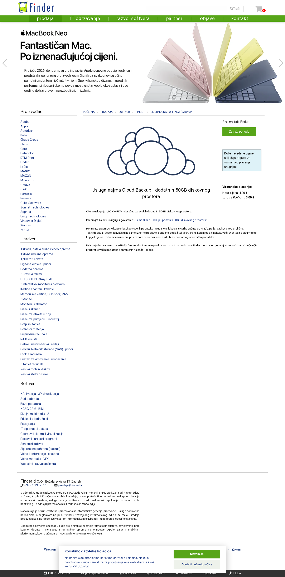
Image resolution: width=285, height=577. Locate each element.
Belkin (24, 135)
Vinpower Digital (31, 221)
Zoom (236, 549)
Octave (25, 185)
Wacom (25, 225)
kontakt (239, 18)
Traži (236, 9)
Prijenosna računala (33, 334)
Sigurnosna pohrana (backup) (40, 449)
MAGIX (25, 171)
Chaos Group (29, 140)
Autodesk (26, 131)
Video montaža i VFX (34, 459)
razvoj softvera (133, 18)
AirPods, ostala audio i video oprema (45, 249)
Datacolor (27, 153)
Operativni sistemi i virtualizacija (41, 434)
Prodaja (107, 111)
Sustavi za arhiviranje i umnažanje (43, 359)
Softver (124, 111)
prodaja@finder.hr (70, 485)
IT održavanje (85, 18)
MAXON (25, 176)
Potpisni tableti (30, 324)
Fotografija (27, 424)
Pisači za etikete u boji (35, 314)
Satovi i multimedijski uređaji (39, 344)
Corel (24, 149)
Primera (25, 198)
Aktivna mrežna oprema (36, 254)
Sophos (25, 212)
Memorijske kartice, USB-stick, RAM (44, 294)
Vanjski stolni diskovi (34, 374)
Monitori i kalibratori (33, 304)
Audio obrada (29, 399)
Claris (24, 144)
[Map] (201, 506)
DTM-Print (27, 158)
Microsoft (27, 180)
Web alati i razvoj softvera (38, 464)
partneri (175, 18)
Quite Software (30, 203)
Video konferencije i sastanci (39, 454)
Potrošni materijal (32, 329)
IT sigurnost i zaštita (34, 429)
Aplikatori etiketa (31, 259)
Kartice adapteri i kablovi (37, 289)
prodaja (45, 18)
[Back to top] (275, 561)
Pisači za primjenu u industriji (39, 319)
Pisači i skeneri (30, 309)
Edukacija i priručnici (34, 419)
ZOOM (24, 230)
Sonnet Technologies (34, 207)
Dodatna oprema (31, 269)
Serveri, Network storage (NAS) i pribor (46, 349)
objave (207, 18)
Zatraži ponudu (239, 131)
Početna (89, 111)
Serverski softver (31, 444)
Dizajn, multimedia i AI (35, 414)
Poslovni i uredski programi (38, 439)
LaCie (24, 167)
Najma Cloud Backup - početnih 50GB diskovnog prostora (170, 220)
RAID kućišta (29, 339)
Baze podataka (30, 404)
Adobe (24, 122)
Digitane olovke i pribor (35, 264)
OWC (23, 189)
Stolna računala (31, 354)
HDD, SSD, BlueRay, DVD (36, 279)
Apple (24, 126)
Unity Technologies (33, 216)
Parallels (26, 194)
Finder (24, 162)
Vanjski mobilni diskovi (35, 369)
